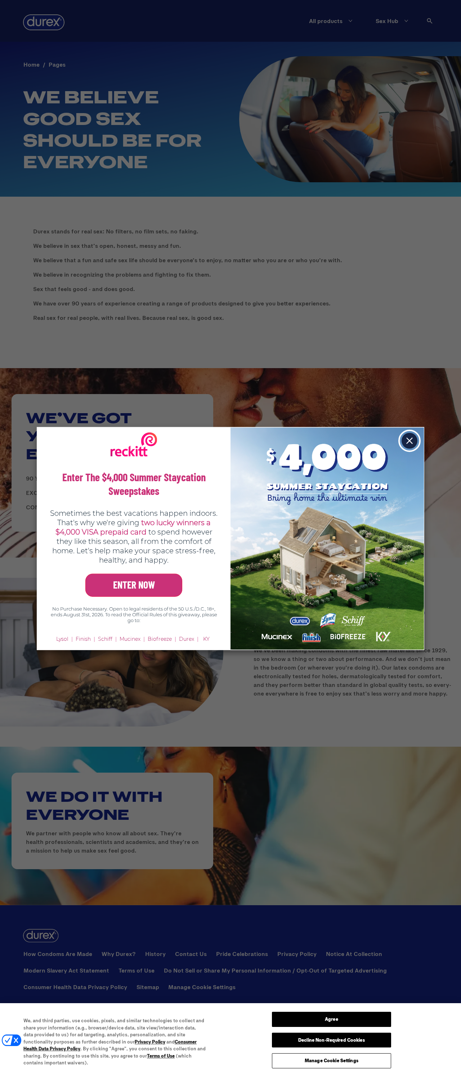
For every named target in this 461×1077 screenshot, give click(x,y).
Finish (83, 638)
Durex (186, 638)
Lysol (62, 638)
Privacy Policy (150, 1042)
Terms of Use (161, 1056)
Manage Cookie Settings (331, 1060)
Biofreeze (160, 638)
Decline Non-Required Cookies (331, 1040)
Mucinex (130, 638)
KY (206, 638)
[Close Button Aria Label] (409, 441)
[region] (230, 1040)
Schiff (105, 638)
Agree (331, 1019)
